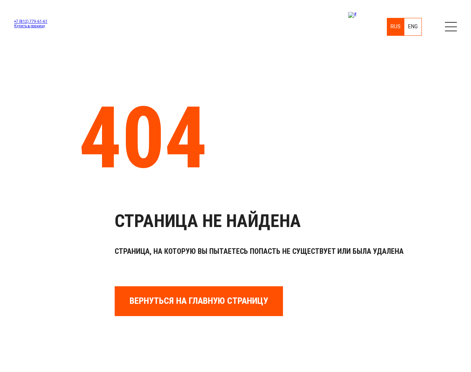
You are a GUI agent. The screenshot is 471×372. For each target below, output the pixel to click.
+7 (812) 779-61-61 (30, 21)
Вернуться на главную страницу (199, 301)
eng (413, 26)
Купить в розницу (29, 26)
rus (396, 26)
